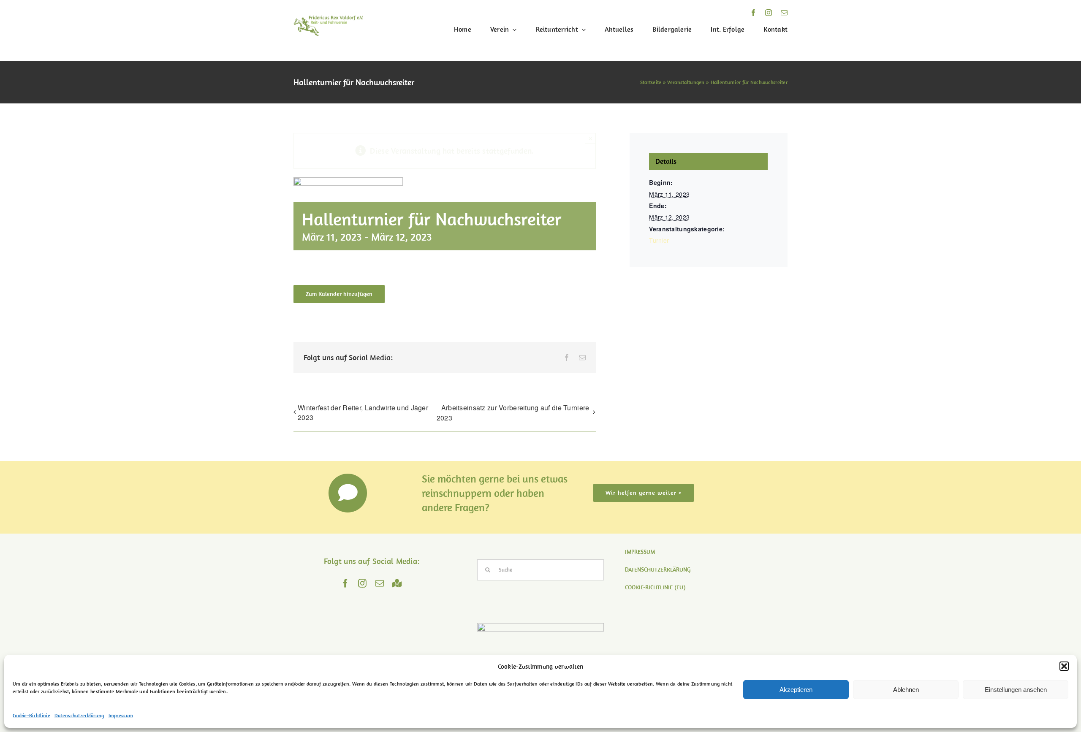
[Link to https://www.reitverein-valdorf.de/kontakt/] (348, 493)
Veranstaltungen (685, 82)
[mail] (784, 12)
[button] (1064, 666)
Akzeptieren (796, 689)
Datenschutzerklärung (79, 715)
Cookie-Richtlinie (31, 715)
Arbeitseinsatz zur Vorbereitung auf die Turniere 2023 (513, 413)
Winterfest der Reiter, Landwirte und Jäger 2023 (363, 412)
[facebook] (753, 12)
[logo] (328, 19)
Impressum (121, 715)
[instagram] (768, 12)
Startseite (651, 82)
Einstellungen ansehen (1016, 689)
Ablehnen (906, 689)
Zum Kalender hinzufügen (339, 294)
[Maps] (397, 583)
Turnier (659, 240)
